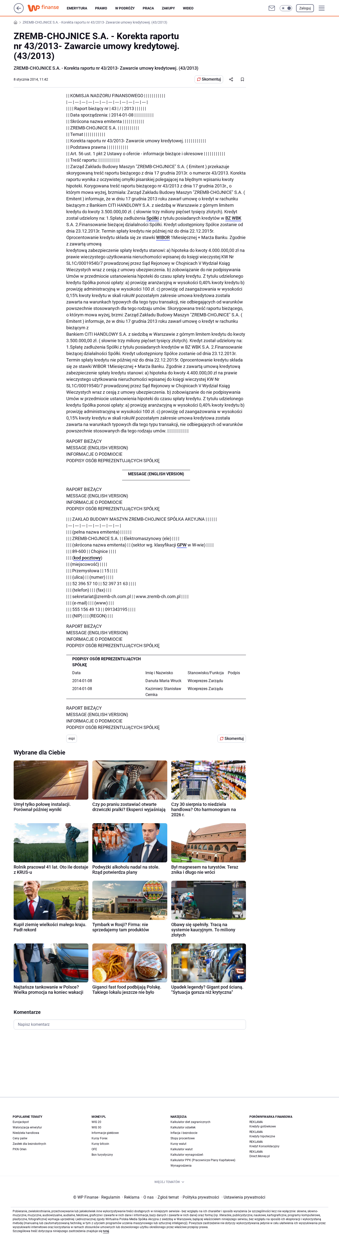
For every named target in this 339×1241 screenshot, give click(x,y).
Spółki (152, 218)
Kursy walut (178, 1144)
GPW (182, 544)
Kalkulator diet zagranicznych (190, 1122)
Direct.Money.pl (259, 1156)
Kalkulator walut (181, 1149)
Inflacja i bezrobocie (183, 1133)
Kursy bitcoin (100, 1144)
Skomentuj (211, 79)
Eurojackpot (21, 1122)
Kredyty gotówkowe (262, 1126)
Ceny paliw (20, 1138)
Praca (148, 8)
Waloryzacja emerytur (27, 1127)
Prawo (101, 8)
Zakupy (168, 8)
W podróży (125, 8)
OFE (94, 1149)
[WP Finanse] (47, 8)
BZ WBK (233, 218)
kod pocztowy (87, 557)
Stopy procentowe (182, 1138)
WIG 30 (96, 1127)
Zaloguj (305, 8)
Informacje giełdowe (105, 1133)
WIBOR (163, 237)
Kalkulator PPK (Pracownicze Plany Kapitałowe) (202, 1160)
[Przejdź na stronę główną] (19, 11)
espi (71, 738)
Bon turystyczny (102, 1154)
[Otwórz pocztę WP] (272, 8)
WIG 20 (96, 1122)
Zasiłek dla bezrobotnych (29, 1144)
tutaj (106, 1231)
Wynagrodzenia (181, 1165)
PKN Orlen (20, 1149)
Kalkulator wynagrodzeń (186, 1154)
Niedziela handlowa (26, 1133)
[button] (286, 8)
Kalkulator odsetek (183, 1127)
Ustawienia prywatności (243, 1197)
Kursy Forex (99, 1138)
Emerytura (77, 8)
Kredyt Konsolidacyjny (264, 1146)
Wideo (188, 8)
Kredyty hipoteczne (262, 1136)
